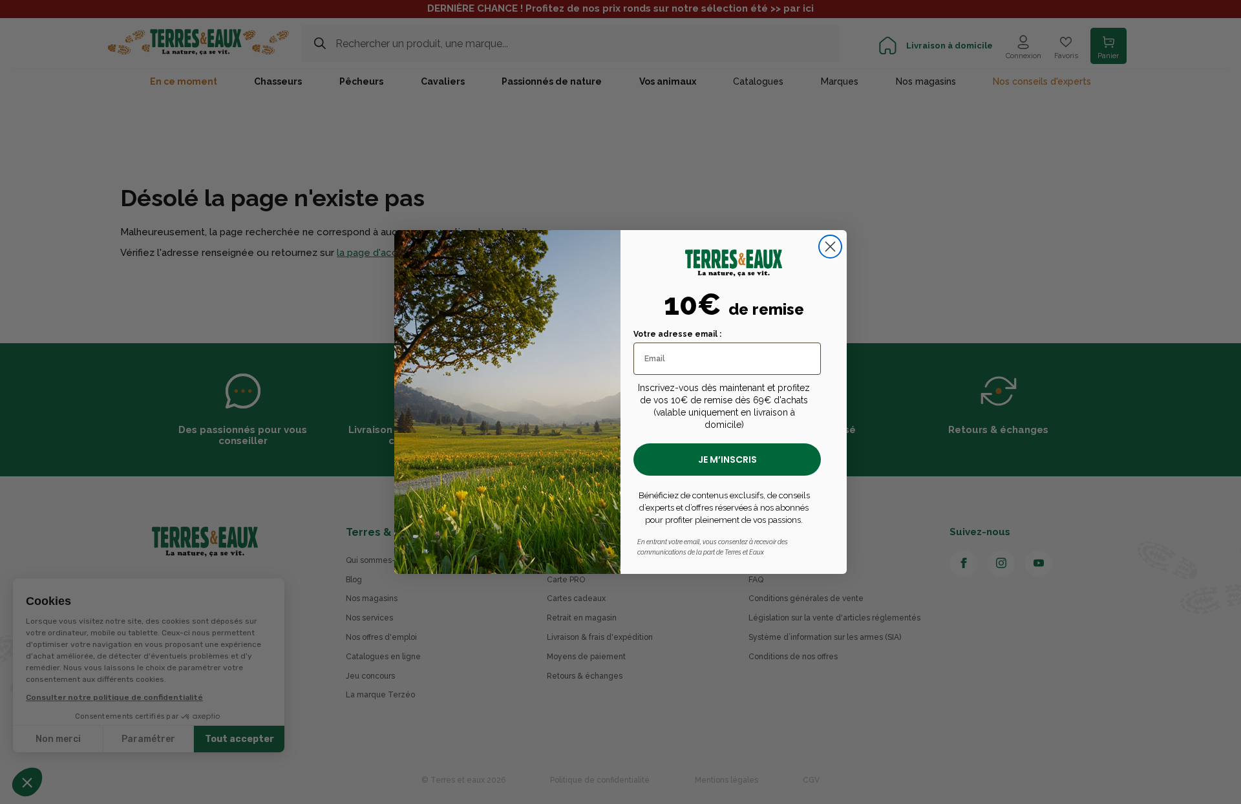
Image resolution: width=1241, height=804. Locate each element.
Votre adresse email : (677, 334)
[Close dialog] (830, 246)
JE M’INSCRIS (727, 459)
